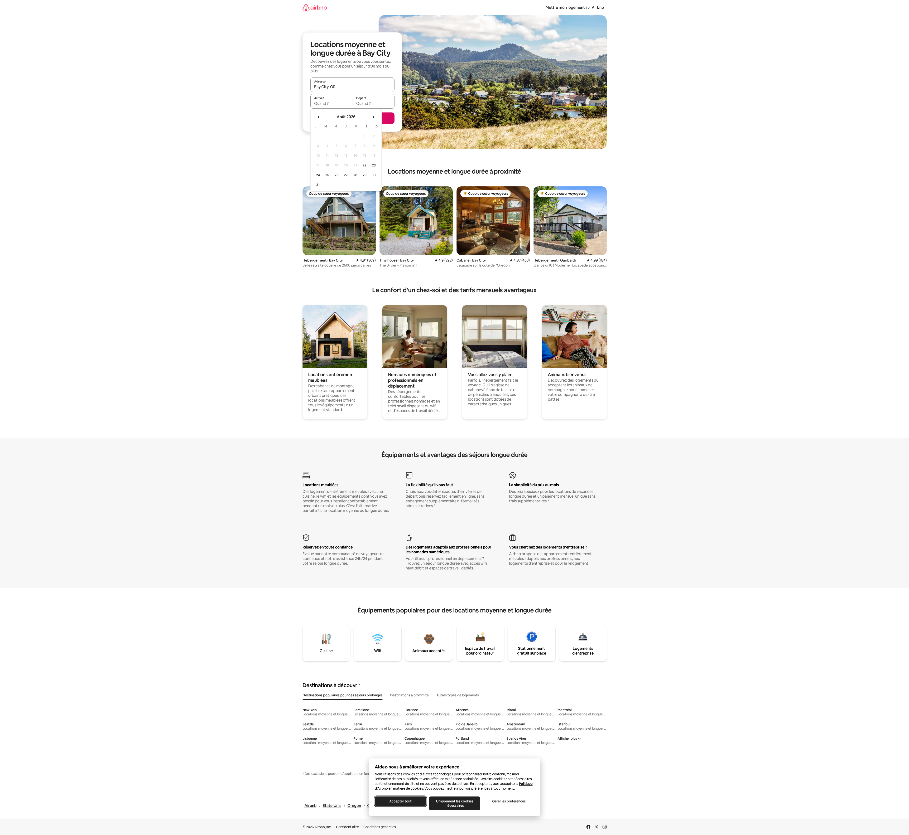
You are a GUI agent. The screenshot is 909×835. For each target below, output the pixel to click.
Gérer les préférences (508, 801)
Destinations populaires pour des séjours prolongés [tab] (343, 695)
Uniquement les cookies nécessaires (454, 803)
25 (327, 175)
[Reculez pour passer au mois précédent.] (318, 117)
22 (364, 165)
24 (318, 175)
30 (374, 175)
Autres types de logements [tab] (457, 695)
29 (364, 175)
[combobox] (352, 87)
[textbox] (331, 103)
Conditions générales (379, 827)
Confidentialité (347, 827)
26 (336, 175)
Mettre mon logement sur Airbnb (575, 7)
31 (318, 185)
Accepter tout (400, 801)
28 (355, 175)
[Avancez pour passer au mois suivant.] (373, 117)
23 (374, 165)
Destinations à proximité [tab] (409, 695)
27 (346, 175)
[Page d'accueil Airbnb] (315, 7)
